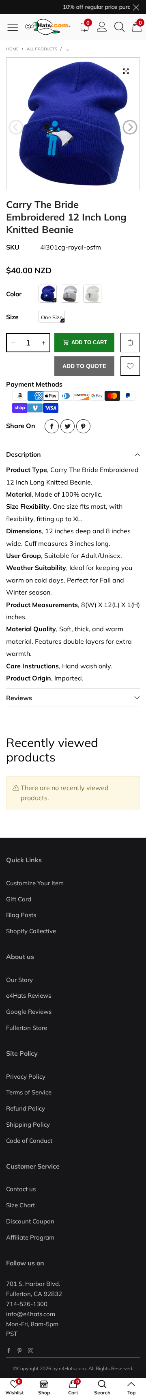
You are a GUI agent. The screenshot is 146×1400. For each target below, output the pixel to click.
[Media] (126, 71)
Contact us (21, 1189)
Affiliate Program (30, 1237)
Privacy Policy (25, 1076)
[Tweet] (67, 426)
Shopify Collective (31, 931)
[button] (16, 127)
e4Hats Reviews (28, 995)
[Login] (102, 27)
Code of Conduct (29, 1140)
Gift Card (18, 899)
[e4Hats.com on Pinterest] (19, 1350)
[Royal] (48, 294)
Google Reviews (29, 1011)
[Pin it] (83, 426)
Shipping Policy (28, 1124)
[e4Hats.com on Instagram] (30, 1350)
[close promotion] (136, 7)
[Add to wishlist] (130, 366)
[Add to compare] (130, 342)
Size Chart (20, 1205)
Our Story (19, 980)
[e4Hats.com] (50, 27)
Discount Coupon (30, 1221)
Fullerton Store (26, 1028)
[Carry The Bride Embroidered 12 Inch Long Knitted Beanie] (73, 124)
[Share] (52, 426)
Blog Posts (21, 915)
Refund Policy (25, 1108)
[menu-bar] (15, 27)
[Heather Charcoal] (70, 294)
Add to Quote (84, 366)
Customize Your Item (35, 883)
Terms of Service (29, 1092)
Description (23, 454)
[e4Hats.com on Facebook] (8, 1350)
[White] (92, 294)
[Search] (119, 27)
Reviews (19, 698)
